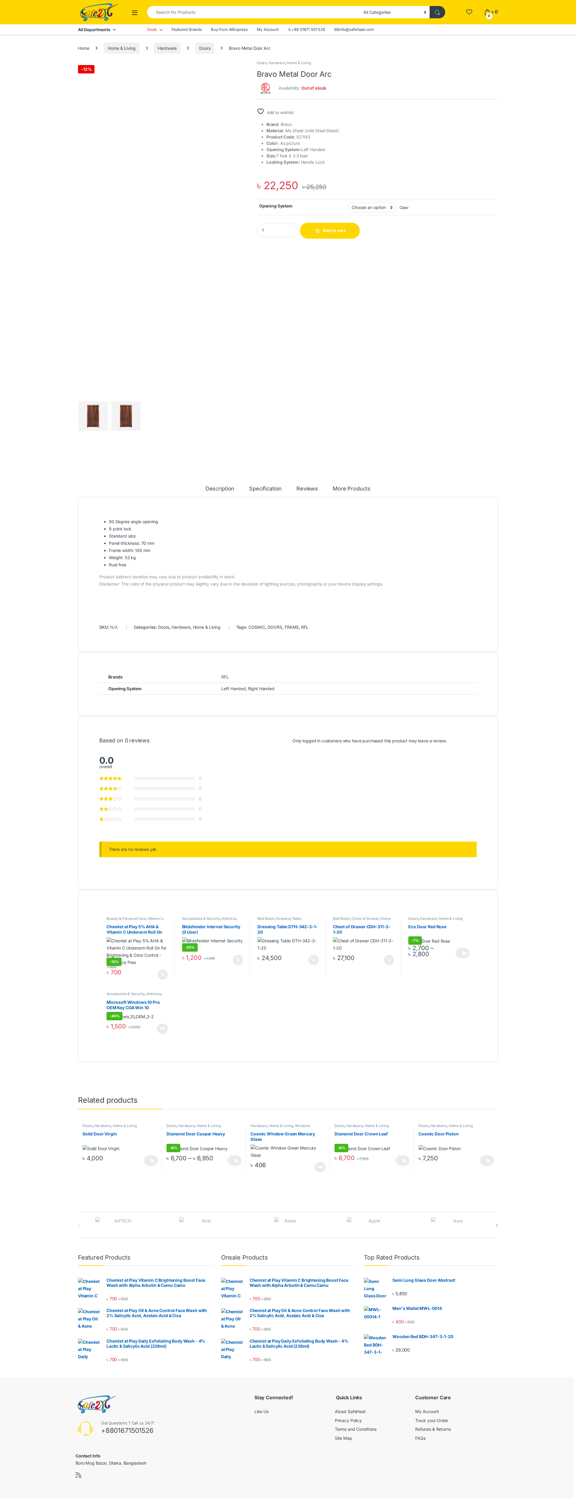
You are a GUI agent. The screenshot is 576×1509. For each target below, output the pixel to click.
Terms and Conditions (355, 1429)
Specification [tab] (265, 489)
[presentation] (496, 1225)
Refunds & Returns (433, 1429)
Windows (302, 1125)
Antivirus (229, 918)
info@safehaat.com (356, 29)
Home (83, 48)
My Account (268, 29)
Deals (152, 29)
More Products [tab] (351, 489)
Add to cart (334, 230)
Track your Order (431, 1420)
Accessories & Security (201, 918)
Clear (404, 207)
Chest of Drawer (365, 918)
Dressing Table (288, 918)
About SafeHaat (350, 1411)
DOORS (275, 627)
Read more (162, 1029)
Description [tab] (220, 489)
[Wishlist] (469, 12)
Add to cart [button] (163, 974)
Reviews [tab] (307, 489)
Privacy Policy (348, 1420)
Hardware (167, 48)
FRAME (292, 627)
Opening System (275, 205)
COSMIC (256, 627)
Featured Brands (187, 29)
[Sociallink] (78, 1475)
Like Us (261, 1411)
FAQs (420, 1438)
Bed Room (265, 918)
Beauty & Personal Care (126, 918)
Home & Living (121, 48)
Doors (204, 48)
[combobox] (253, 12)
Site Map (343, 1438)
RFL (305, 627)
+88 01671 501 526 (308, 29)
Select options (462, 953)
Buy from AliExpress (229, 29)
